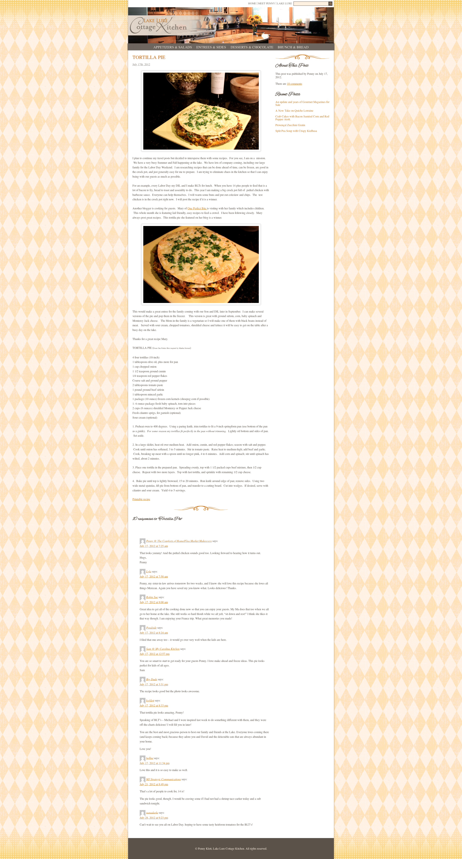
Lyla (148, 571)
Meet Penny (266, 3)
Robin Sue (152, 597)
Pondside (151, 627)
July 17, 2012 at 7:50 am (154, 576)
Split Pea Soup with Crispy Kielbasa (296, 131)
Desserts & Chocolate (252, 47)
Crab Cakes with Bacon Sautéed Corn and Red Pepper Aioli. (302, 117)
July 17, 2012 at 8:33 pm (154, 705)
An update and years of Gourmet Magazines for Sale (302, 103)
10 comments (294, 83)
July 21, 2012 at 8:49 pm (154, 784)
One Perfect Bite (197, 208)
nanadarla (152, 812)
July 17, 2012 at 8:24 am (154, 632)
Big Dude (151, 679)
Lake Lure (284, 3)
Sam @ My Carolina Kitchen (163, 649)
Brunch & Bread (293, 47)
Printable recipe (141, 499)
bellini (149, 758)
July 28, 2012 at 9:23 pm (154, 817)
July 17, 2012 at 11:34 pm (154, 763)
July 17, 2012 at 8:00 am (154, 602)
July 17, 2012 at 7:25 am (154, 546)
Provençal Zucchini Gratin (290, 125)
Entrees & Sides (211, 47)
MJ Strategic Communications (163, 779)
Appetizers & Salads (172, 47)
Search (330, 3)
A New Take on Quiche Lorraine (294, 110)
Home (252, 3)
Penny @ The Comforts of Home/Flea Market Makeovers (179, 541)
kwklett (150, 700)
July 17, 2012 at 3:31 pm (154, 684)
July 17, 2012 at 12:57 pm (154, 654)
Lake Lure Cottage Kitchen (158, 25)
